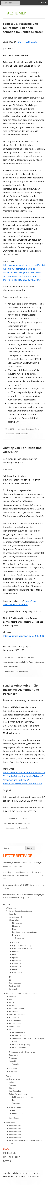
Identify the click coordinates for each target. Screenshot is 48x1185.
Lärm (11, 980)
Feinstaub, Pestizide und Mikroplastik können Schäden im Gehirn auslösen (23, 28)
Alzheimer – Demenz (17, 1008)
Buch (14, 1100)
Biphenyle (16, 926)
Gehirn (37, 429)
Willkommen (11, 908)
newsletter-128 (15, 1131)
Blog (6, 1148)
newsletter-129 (15, 1128)
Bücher (12, 1088)
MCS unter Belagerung (21, 1044)
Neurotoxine (17, 942)
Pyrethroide (17, 957)
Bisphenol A (17, 923)
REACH (14, 969)
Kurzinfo (12, 914)
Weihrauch (16, 966)
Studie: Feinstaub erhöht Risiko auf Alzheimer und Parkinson (21, 689)
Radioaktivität (14, 986)
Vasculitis (13, 1061)
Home (6, 904)
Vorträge (12, 1085)
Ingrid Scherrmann (16, 1118)
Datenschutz (11, 1156)
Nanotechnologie (16, 983)
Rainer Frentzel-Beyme (18, 1094)
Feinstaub (30, 429)
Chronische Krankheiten (18, 1014)
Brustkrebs (13, 1011)
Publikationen (17, 1113)
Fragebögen (14, 1071)
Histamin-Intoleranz (16, 1023)
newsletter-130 (15, 1125)
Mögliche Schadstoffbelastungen (19, 911)
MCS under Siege (19, 1047)
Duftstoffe (16, 935)
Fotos (7, 1161)
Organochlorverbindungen (22, 945)
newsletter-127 (15, 1134)
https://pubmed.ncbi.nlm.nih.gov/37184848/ (24, 636)
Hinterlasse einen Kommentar (16, 434)
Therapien (13, 1068)
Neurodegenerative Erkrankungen (22, 1052)
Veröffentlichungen (13, 1079)
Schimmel (13, 989)
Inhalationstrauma (16, 1026)
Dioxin (14, 929)
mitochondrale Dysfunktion (25, 662)
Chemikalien (14, 920)
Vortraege (16, 1103)
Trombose (13, 1058)
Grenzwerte (17, 972)
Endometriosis (14, 1017)
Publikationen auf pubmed (22, 1097)
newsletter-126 (15, 1137)
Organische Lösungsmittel (22, 948)
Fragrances (19, 938)
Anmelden (35, 1176)
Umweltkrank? (14, 996)
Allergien (12, 1002)
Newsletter (10, 1122)
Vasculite (15, 1064)
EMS (11, 977)
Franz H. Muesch (15, 1107)
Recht (8, 1076)
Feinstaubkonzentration (12, 823)
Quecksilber (17, 963)
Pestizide (15, 951)
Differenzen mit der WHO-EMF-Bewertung (21, 885)
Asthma (12, 1005)
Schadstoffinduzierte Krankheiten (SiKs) (21, 993)
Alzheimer (21, 429)
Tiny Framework (20, 1176)
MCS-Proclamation (19, 1035)
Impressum (9, 1152)
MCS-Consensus (18, 1032)
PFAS (14, 954)
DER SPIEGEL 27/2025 (28, 41)
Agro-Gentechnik (15, 917)
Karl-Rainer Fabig (15, 1091)
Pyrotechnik (17, 960)
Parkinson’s (13, 1055)
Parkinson (40, 662)
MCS (11, 1029)
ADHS (11, 999)
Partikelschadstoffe (10, 667)
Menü (43, 2)
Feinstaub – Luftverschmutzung (24, 932)
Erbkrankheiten (15, 1020)
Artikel (11, 1082)
